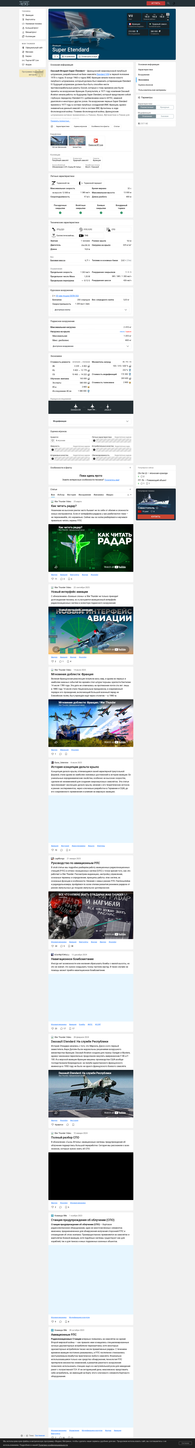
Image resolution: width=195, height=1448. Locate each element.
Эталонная (147, 116)
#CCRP (98, 1024)
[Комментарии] (60, 754)
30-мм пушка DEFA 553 (67, 296)
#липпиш (101, 846)
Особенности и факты (100, 126)
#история (65, 846)
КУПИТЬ (155, 516)
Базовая (164, 116)
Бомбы (82, 1024)
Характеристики (62, 126)
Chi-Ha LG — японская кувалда (153, 473)
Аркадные (164, 107)
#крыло (91, 846)
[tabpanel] (155, 16)
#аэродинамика (78, 846)
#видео (54, 575)
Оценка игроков (80, 126)
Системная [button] (40, 1435)
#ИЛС (90, 1024)
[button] (21, 1435)
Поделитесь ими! (112, 480)
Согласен (185, 1443)
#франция (64, 750)
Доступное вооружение (63, 346)
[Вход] (173, 3)
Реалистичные (147, 107)
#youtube (94, 575)
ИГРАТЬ (155, 3)
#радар (85, 575)
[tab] (167, 14)
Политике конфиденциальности (53, 1445)
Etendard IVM (103, 74)
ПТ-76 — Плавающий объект (152, 480)
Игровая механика (58, 942)
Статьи (117, 126)
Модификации (59, 421)
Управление (74, 1430)
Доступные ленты (62, 310)
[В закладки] (66, 754)
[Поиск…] (168, 3)
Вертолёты (74, 575)
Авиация (63, 575)
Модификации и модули (79, 1317)
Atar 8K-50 (85, 245)
